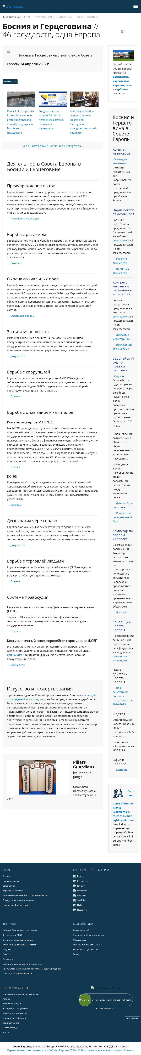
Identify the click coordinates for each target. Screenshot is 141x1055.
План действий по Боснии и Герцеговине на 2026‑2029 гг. (123, 696)
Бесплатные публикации (85, 949)
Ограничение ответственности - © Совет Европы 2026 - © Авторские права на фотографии (64, 1050)
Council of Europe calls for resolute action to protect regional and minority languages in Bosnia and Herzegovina (20, 121)
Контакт (129, 1050)
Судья (118, 376)
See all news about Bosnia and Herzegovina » (53, 146)
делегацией (120, 240)
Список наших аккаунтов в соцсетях (21, 993)
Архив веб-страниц (12, 1003)
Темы (76, 954)
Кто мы (6, 876)
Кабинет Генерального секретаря (20, 930)
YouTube (81, 900)
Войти (6, 1032)
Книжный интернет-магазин (87, 944)
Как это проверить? (106, 1008)
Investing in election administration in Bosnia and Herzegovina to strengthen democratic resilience (83, 121)
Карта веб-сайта (11, 1022)
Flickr (79, 905)
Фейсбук (81, 895)
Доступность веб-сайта (14, 1018)
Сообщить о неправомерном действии (22, 963)
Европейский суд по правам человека (123, 364)
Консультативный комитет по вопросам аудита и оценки (32, 968)
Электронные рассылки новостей (20, 944)
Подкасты (82, 909)
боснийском (121, 76)
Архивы (6, 998)
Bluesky (81, 876)
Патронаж (8, 959)
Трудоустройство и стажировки (18, 900)
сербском (121, 89)
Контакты (122, 769)
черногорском (122, 85)
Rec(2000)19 (14, 654)
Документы (17, 356)
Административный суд (15, 1013)
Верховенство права (13, 890)
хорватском (121, 81)
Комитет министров (121, 151)
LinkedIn (81, 885)
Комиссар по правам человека (123, 535)
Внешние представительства (18, 939)
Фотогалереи (79, 939)
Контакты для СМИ (12, 935)
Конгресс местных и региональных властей (122, 288)
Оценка (15, 396)
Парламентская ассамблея (123, 212)
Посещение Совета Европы (16, 905)
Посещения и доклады (24, 218)
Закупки (7, 949)
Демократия (9, 885)
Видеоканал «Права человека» (88, 935)
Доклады (16, 263)
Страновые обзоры (22, 315)
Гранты (6, 954)
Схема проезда (10, 1027)
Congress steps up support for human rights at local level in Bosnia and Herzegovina (51, 119)
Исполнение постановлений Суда (122, 517)
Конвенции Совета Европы (122, 626)
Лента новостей (81, 930)
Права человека (11, 881)
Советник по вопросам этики (17, 973)
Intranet (133, 1018)
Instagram (82, 890)
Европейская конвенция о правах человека (25, 895)
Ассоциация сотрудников (16, 1008)
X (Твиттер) (83, 881)
